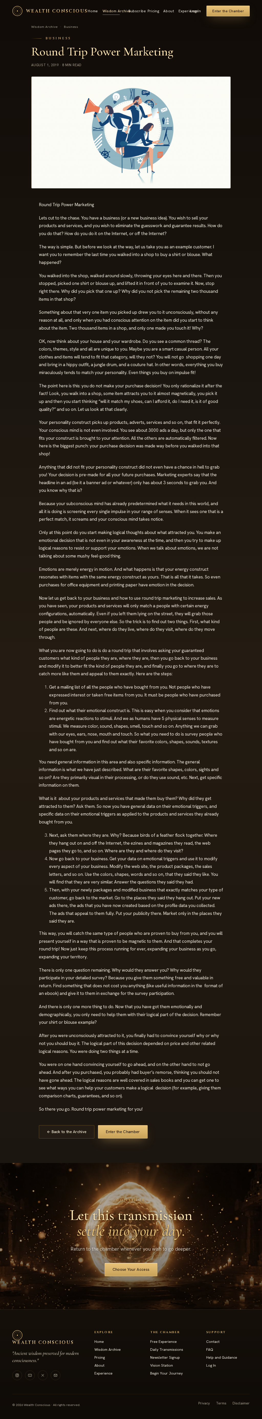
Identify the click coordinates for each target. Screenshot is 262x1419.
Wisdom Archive (111, 11)
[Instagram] (17, 1375)
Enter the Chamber (228, 11)
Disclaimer (241, 1403)
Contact (213, 1341)
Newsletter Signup (165, 1357)
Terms (221, 1403)
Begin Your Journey (166, 1373)
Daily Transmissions (166, 1349)
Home (91, 11)
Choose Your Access (131, 1269)
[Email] (55, 1375)
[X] (43, 1375)
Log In (195, 11)
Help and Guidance (221, 1357)
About (166, 11)
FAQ (209, 1349)
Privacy (204, 1403)
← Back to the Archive (66, 1131)
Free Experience (163, 1341)
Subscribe (133, 11)
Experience (184, 11)
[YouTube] (30, 1375)
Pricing (151, 11)
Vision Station (161, 1365)
